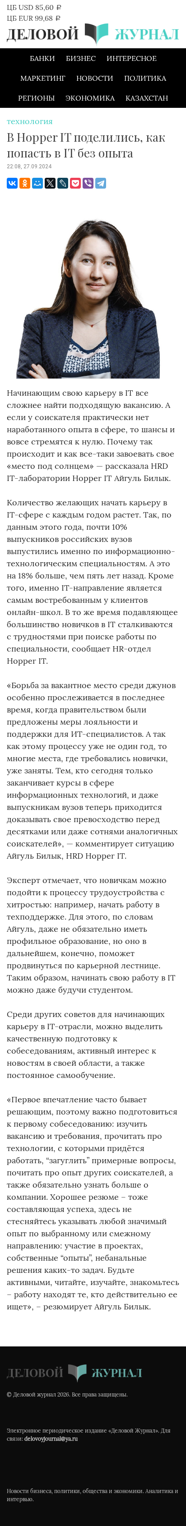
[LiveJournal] (62, 183)
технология (30, 121)
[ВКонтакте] (12, 183)
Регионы (36, 97)
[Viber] (88, 183)
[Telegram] (100, 183)
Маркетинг (42, 78)
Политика (145, 78)
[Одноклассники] (24, 183)
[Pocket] (75, 183)
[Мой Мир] (37, 183)
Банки (42, 58)
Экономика (90, 97)
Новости (94, 78)
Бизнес (81, 58)
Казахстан (147, 97)
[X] (50, 183)
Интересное (132, 58)
